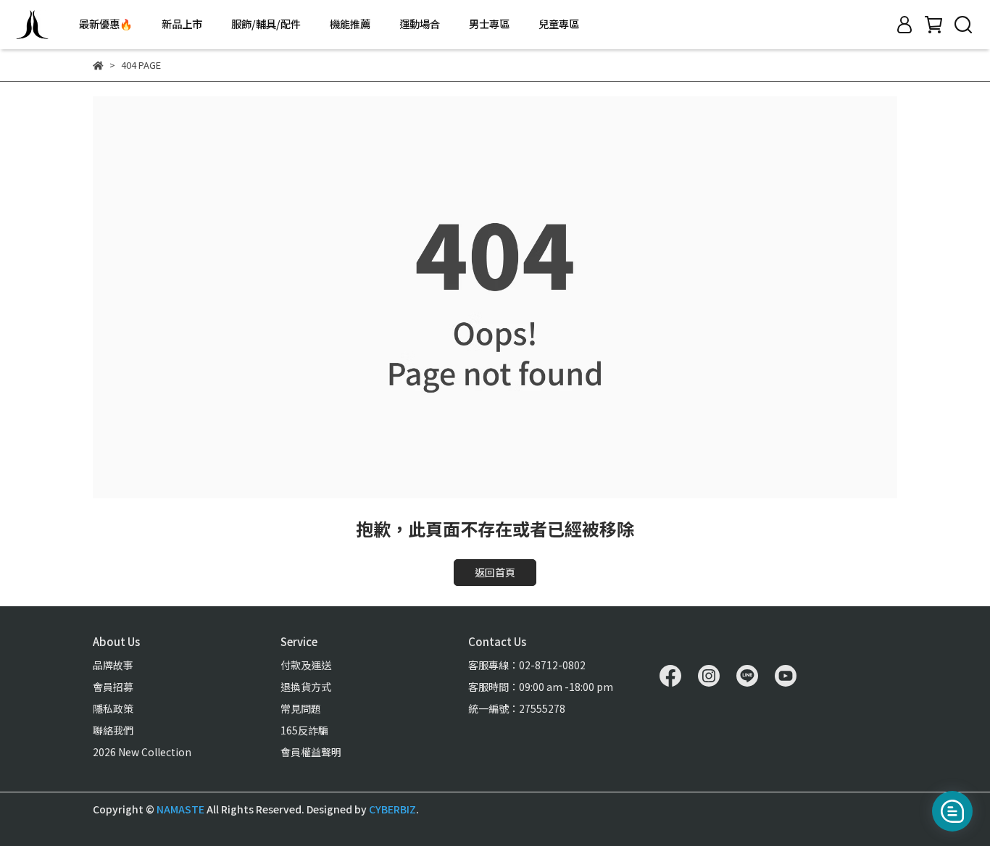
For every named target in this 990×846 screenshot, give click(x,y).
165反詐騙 (304, 730)
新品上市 (182, 24)
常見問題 (300, 708)
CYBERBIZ (392, 809)
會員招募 (113, 686)
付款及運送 (305, 665)
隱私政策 (113, 708)
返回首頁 (495, 572)
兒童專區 (558, 24)
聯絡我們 (113, 730)
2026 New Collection (142, 752)
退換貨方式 (305, 686)
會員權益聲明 (310, 752)
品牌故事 (113, 665)
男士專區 (489, 24)
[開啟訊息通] (952, 811)
